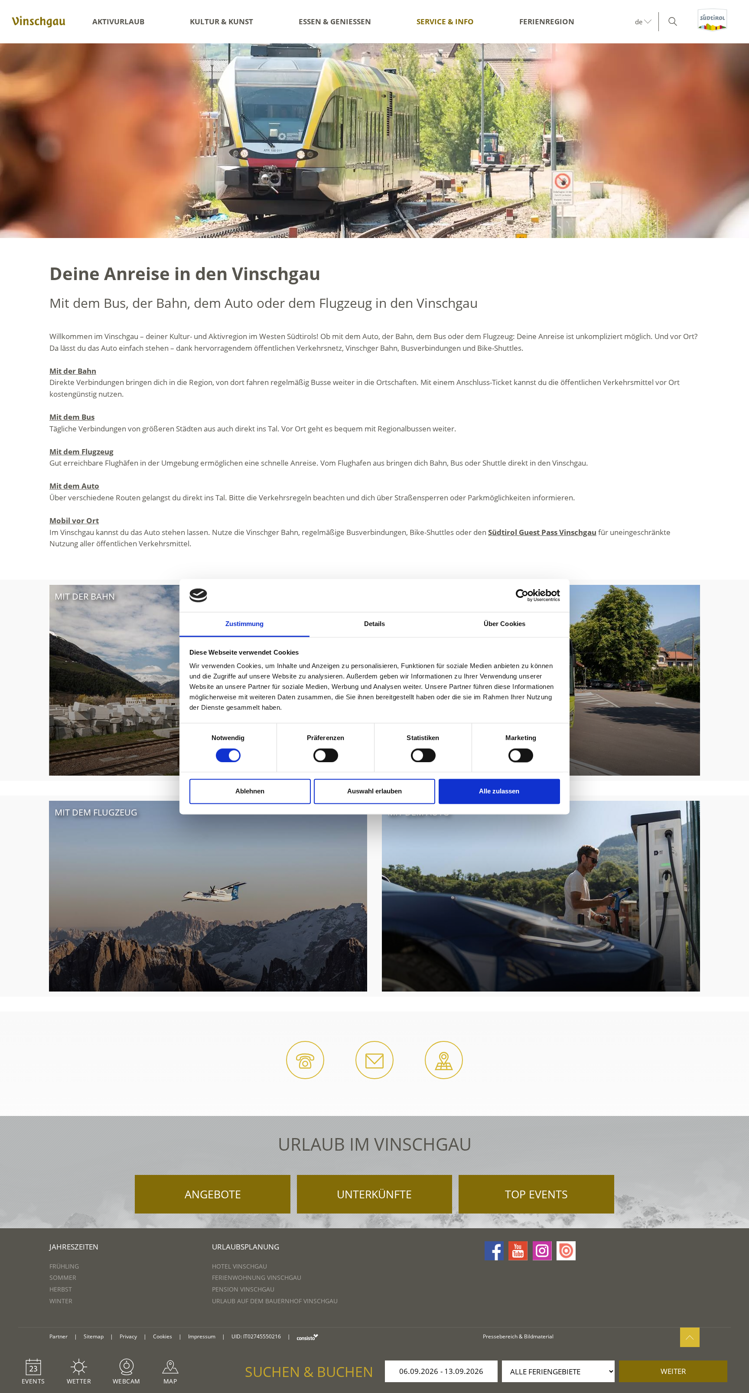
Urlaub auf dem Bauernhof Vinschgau (275, 1301)
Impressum (201, 1336)
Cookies (162, 1336)
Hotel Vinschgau (239, 1266)
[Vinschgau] (38, 21)
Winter (60, 1301)
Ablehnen (249, 791)
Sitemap (94, 1336)
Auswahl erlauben (374, 791)
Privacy (128, 1336)
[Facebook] (494, 1250)
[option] (374, 140)
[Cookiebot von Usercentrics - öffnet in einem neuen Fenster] (522, 595)
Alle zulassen (499, 791)
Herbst (60, 1289)
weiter (673, 1371)
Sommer (62, 1277)
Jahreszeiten (73, 1247)
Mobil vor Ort (74, 520)
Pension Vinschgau (243, 1289)
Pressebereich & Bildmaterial (518, 1336)
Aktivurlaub (118, 21)
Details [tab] (374, 624)
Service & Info (445, 21)
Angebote (213, 1194)
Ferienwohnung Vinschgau (256, 1277)
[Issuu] (566, 1250)
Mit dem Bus (71, 417)
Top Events (536, 1194)
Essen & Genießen (335, 21)
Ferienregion (546, 21)
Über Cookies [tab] (504, 624)
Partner (58, 1336)
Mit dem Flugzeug (81, 452)
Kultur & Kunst (221, 21)
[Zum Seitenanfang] (690, 1337)
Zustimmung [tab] (244, 624)
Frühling (64, 1266)
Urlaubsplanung (245, 1247)
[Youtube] (518, 1250)
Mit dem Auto (74, 486)
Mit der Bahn (72, 371)
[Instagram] (542, 1250)
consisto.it (307, 1337)
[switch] (325, 755)
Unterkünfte (374, 1194)
